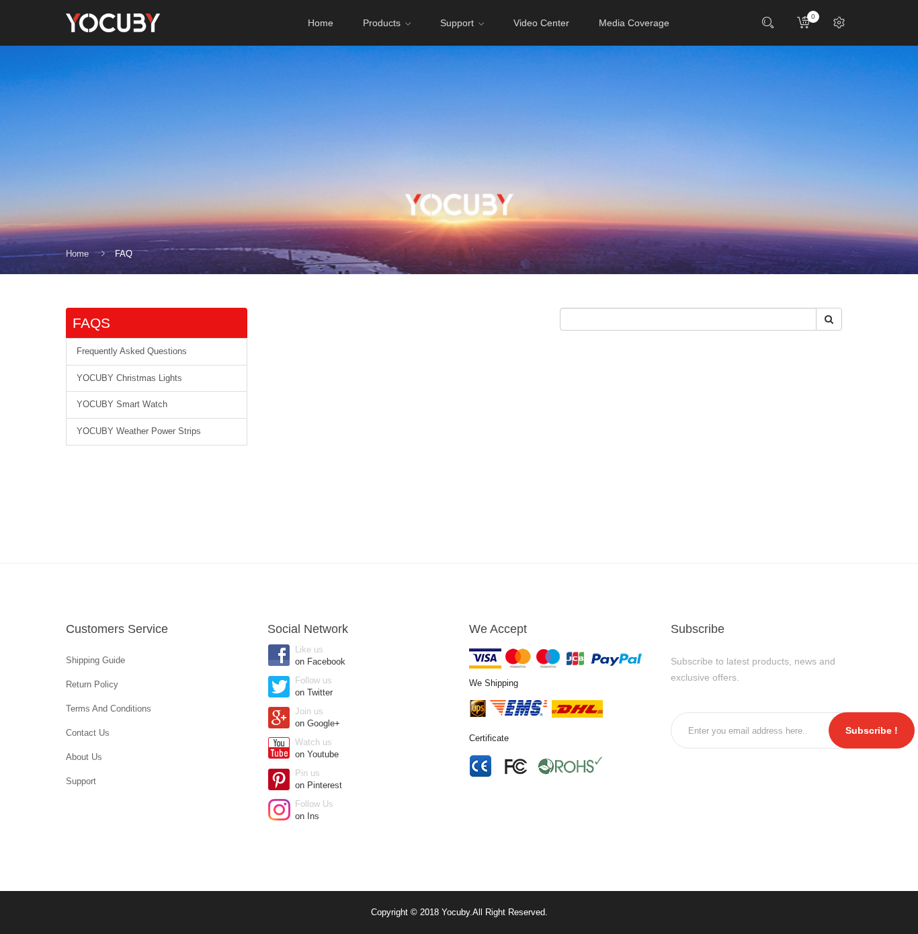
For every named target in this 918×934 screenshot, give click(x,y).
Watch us (317, 748)
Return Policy (92, 684)
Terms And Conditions (108, 709)
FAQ (123, 254)
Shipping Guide (95, 660)
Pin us (318, 779)
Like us (320, 655)
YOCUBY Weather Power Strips (139, 431)
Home (77, 254)
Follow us (314, 686)
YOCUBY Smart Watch (122, 404)
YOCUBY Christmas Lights (129, 378)
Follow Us (314, 810)
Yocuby (456, 912)
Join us (317, 717)
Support (81, 781)
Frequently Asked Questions (132, 351)
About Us (84, 757)
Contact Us (88, 733)
